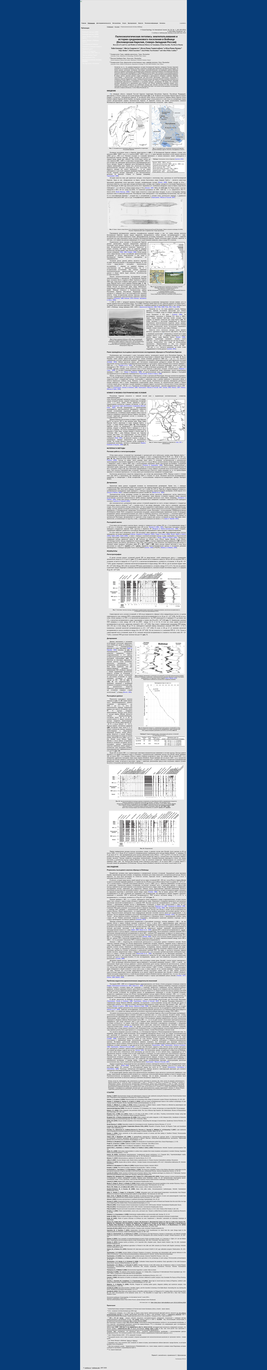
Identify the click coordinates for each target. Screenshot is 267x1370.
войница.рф (96, 1368)
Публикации (91, 23)
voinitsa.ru (88, 1368)
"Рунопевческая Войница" (90, 44)
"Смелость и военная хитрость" (92, 46)
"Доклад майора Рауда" (89, 55)
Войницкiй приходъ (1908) (90, 34)
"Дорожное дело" (87, 49)
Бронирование (132, 23)
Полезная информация (151, 23)
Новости (140, 23)
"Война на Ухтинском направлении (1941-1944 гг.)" (91, 52)
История (117, 26)
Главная (83, 23)
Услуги (124, 23)
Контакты (162, 23)
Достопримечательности (103, 23)
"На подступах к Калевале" (90, 63)
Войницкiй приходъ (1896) (90, 32)
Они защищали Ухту (88, 57)
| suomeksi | (183, 23)
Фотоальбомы (116, 23)
